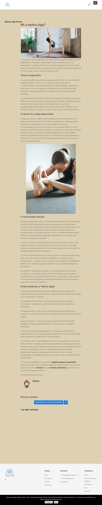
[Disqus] (51, 437)
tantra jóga (34, 410)
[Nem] (100, 500)
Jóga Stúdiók (48, 478)
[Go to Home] (7, 3)
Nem (56, 502)
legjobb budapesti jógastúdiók (63, 362)
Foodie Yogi (48, 485)
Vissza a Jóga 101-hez (13, 22)
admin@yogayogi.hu (68, 478)
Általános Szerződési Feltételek (90, 480)
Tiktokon (39, 368)
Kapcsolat (87, 491)
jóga (27, 410)
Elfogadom (49, 502)
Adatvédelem (88, 484)
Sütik (85, 488)
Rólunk (86, 475)
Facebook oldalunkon (57, 368)
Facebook (65, 482)
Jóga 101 (47, 482)
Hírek (46, 475)
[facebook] (66, 402)
